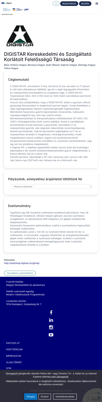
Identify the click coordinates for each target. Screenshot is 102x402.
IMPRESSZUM (13, 356)
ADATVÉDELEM (14, 349)
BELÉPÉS (85, 4)
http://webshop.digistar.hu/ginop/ (22, 263)
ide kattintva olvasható (51, 384)
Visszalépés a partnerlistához (20, 273)
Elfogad (31, 396)
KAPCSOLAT (13, 343)
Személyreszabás (65, 396)
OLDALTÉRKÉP (14, 362)
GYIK (8, 368)
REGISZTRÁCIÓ (69, 4)
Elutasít (45, 396)
